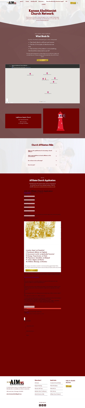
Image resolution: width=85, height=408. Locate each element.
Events (27, 1)
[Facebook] (40, 405)
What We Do (53, 388)
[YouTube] (42, 405)
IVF (66, 1)
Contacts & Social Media (55, 383)
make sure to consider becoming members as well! (44, 186)
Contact (43, 4)
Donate (73, 3)
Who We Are (53, 391)
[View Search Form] (77, 3)
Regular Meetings (38, 385)
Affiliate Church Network (55, 394)
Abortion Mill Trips (39, 388)
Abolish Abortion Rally (39, 394)
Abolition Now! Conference (40, 391)
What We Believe (53, 385)
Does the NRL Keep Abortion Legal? (55, 1)
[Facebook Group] (45, 405)
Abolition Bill (34, 1)
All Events (37, 383)
